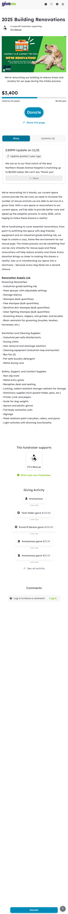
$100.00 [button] (46, 512)
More (36, 178)
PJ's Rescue (15, 29)
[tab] (16, 138)
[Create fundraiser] (46, 4)
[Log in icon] (57, 4)
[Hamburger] (63, 4)
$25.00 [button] (46, 541)
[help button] (63, 909)
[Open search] (51, 4)
